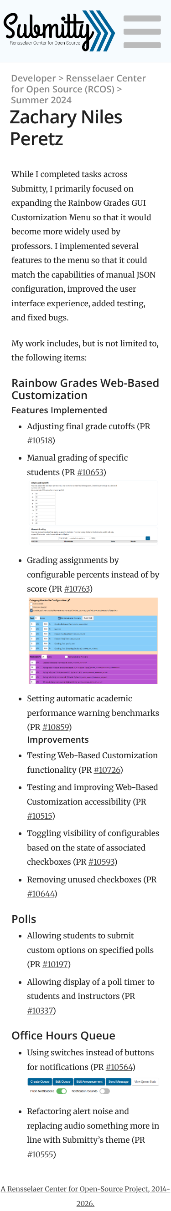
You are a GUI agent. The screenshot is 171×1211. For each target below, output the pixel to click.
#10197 (54, 964)
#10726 (107, 770)
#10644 (40, 894)
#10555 (40, 1155)
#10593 (101, 862)
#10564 (119, 1067)
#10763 (76, 589)
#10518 (39, 441)
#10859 (55, 727)
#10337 (39, 1011)
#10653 (90, 472)
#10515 (39, 816)
